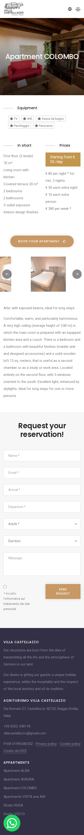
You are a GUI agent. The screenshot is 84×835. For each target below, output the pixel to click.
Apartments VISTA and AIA (24, 797)
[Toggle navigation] (77, 9)
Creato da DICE (15, 751)
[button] (77, 274)
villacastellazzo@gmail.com (25, 733)
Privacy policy (46, 744)
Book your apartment (39, 241)
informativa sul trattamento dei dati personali (17, 604)
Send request (63, 591)
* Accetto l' (17, 601)
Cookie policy (70, 744)
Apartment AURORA (19, 779)
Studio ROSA (13, 805)
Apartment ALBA (16, 771)
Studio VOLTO (14, 814)
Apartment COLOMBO (20, 788)
